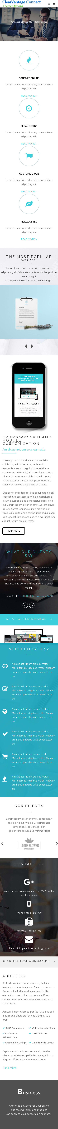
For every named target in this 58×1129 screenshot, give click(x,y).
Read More (9, 1067)
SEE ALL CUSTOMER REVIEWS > (29, 618)
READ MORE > (29, 96)
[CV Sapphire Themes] (21, 4)
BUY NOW (25, 27)
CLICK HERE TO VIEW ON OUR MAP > (29, 961)
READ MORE (32, 27)
